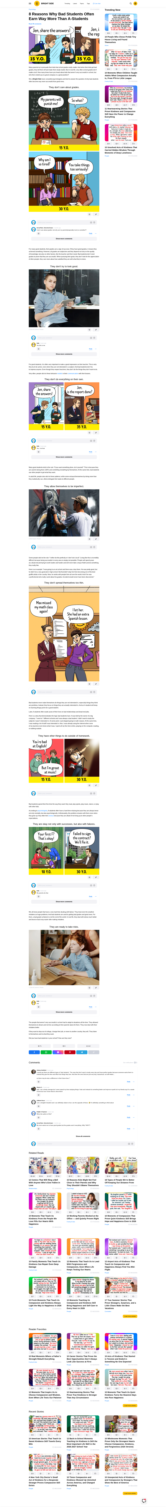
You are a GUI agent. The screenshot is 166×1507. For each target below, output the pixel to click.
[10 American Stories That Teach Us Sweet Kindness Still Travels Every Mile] (45, 1424)
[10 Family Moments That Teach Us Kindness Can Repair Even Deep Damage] (45, 1247)
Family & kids (109, 81)
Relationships (33, 1188)
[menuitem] (67, 3)
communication (73, 373)
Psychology (32, 9)
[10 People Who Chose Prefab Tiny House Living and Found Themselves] (121, 23)
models (59, 373)
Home (106, 45)
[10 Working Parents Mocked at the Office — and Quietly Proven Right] (83, 1202)
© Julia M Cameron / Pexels (36, 329)
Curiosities (108, 1311)
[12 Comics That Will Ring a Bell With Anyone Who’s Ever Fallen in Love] (45, 1166)
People (107, 120)
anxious (51, 816)
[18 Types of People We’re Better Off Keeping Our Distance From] (121, 1166)
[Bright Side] (44, 3)
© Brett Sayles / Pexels (35, 538)
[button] (40, 1046)
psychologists (42, 810)
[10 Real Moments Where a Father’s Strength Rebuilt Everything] (45, 1342)
